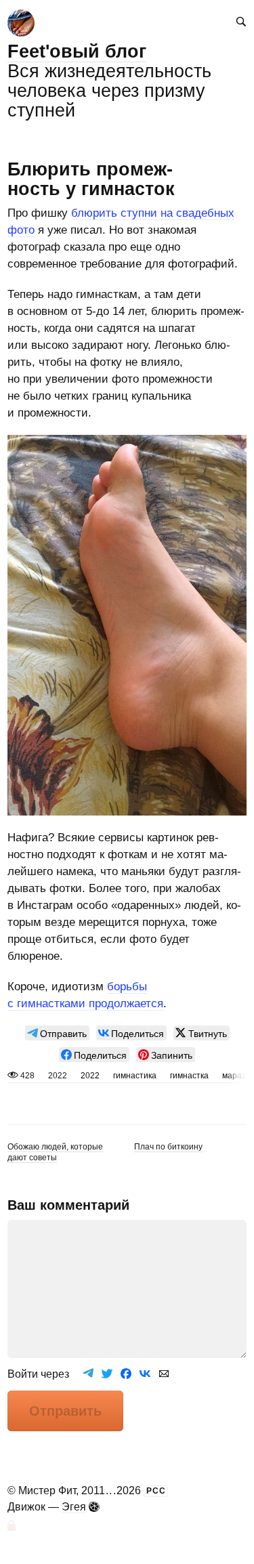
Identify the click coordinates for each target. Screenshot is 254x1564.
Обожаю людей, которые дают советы (55, 1152)
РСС (156, 1491)
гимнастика (134, 1075)
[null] (57, 1033)
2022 (90, 1075)
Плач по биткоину (168, 1146)
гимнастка (189, 1075)
